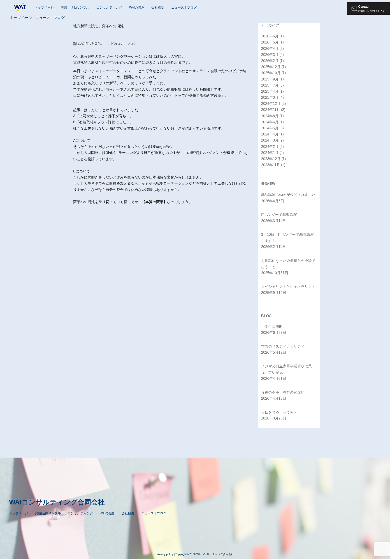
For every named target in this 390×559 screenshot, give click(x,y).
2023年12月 (273, 159)
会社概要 (157, 7)
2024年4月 (272, 134)
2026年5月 (272, 42)
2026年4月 (272, 48)
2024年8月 (272, 116)
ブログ (131, 43)
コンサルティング (109, 7)
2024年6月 (272, 122)
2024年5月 (272, 128)
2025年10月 (273, 73)
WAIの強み (136, 7)
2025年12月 (273, 67)
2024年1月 (272, 153)
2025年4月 (272, 91)
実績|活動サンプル (48, 513)
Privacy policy (164, 554)
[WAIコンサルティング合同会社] (20, 8)
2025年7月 (272, 85)
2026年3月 (272, 55)
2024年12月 (273, 103)
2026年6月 (272, 36)
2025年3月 (272, 97)
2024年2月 (272, 147)
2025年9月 (272, 79)
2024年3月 (272, 140)
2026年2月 (272, 61)
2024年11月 (273, 110)
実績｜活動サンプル (75, 7)
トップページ (44, 7)
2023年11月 (273, 165)
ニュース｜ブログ (184, 7)
